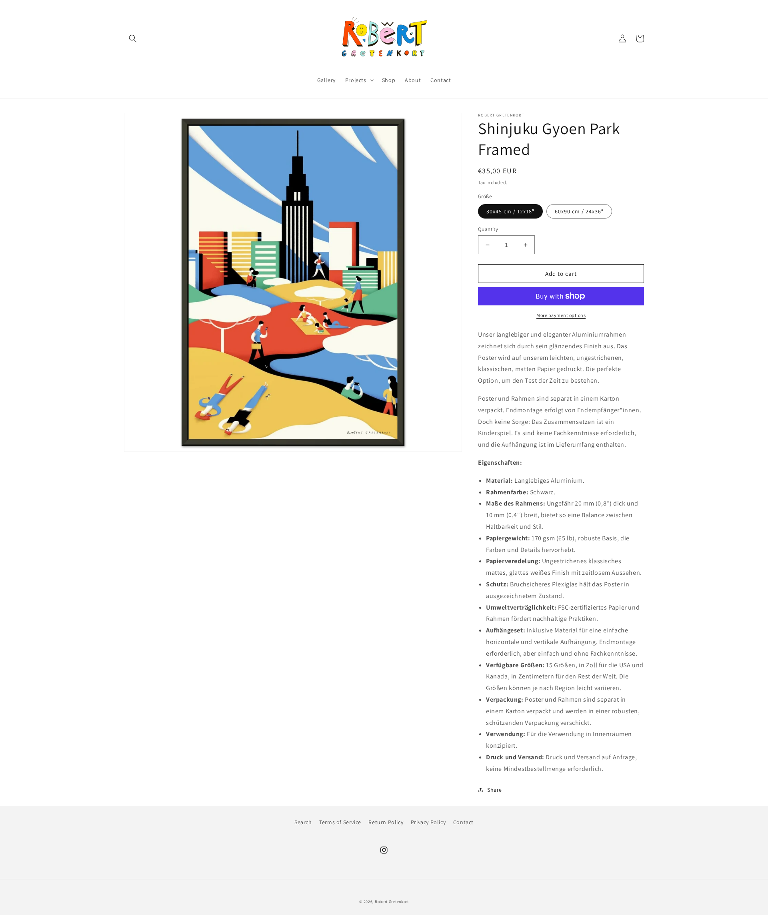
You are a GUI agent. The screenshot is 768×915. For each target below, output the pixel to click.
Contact (463, 822)
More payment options (561, 315)
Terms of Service (340, 822)
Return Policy (385, 822)
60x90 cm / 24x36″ (579, 211)
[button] (133, 38)
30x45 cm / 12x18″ (510, 211)
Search (303, 822)
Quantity (488, 229)
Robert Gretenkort (392, 901)
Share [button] (494, 789)
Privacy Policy (428, 822)
